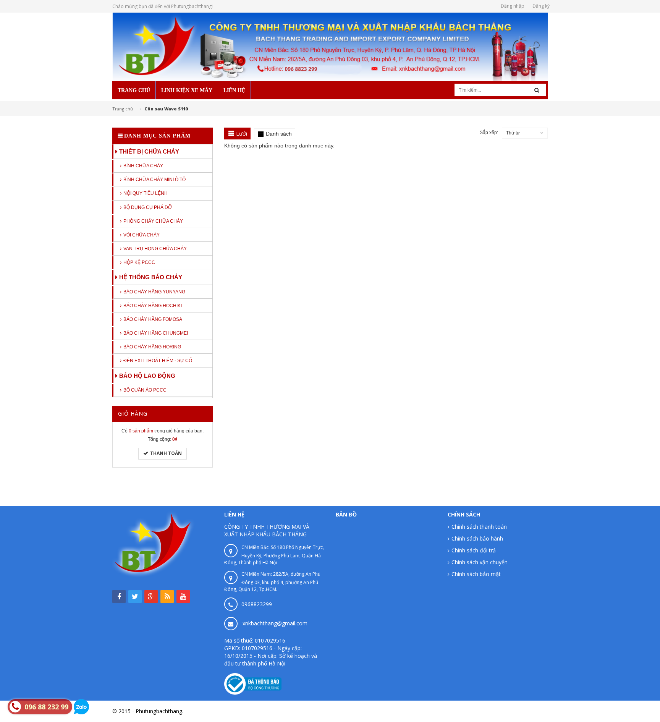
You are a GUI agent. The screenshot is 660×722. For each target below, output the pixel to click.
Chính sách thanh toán (479, 526)
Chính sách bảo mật (476, 574)
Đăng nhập (512, 6)
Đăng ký (541, 6)
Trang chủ (122, 109)
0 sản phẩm (141, 431)
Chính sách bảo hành (477, 538)
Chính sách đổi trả (473, 550)
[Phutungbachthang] (330, 46)
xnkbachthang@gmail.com (275, 623)
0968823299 (256, 604)
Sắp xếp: (489, 132)
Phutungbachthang (524, 711)
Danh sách (279, 134)
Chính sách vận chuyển (479, 562)
